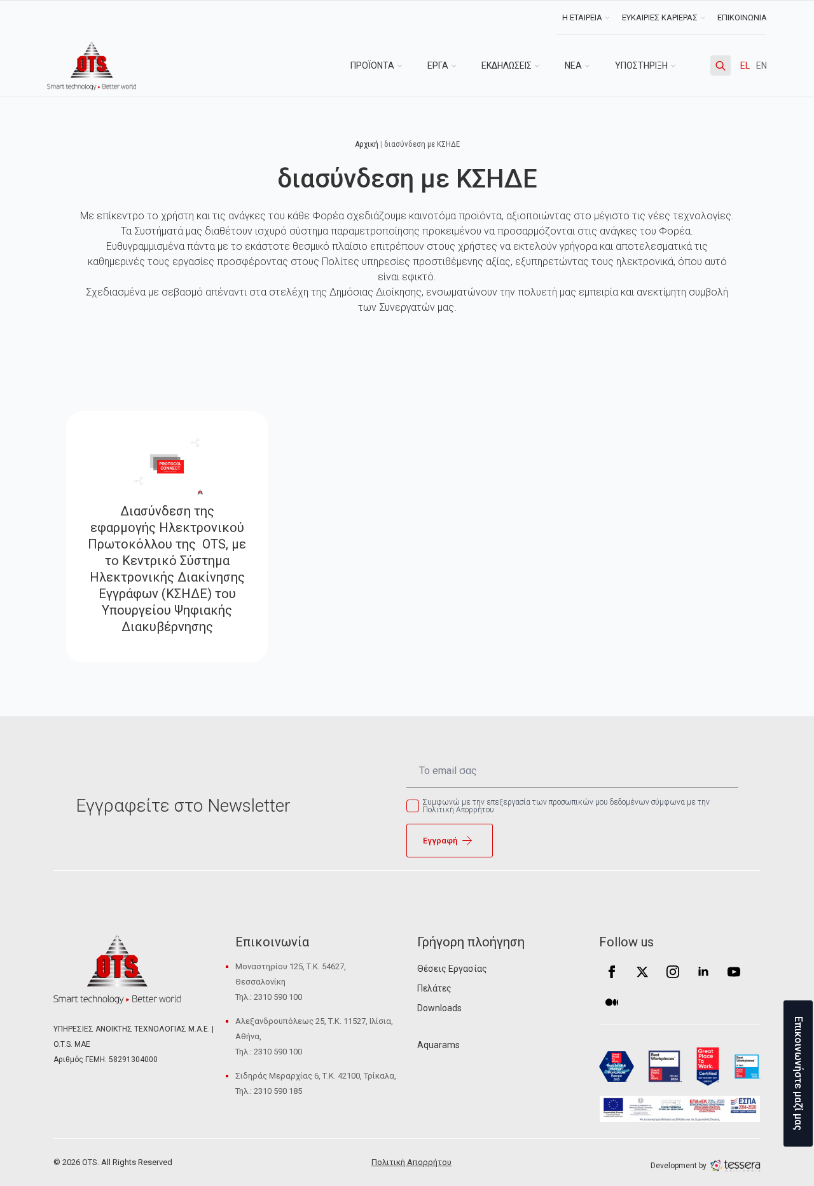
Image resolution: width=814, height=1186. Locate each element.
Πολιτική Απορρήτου (411, 1162)
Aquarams (438, 1045)
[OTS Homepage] (91, 65)
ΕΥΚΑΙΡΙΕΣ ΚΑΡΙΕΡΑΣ (660, 17)
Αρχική (366, 144)
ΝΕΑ (573, 65)
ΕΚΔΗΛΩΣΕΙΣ (506, 65)
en (761, 65)
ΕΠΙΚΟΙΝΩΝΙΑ (742, 17)
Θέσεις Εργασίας (452, 969)
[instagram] (673, 972)
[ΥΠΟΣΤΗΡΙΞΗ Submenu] (678, 65)
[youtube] (734, 972)
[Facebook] (611, 972)
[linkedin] (703, 972)
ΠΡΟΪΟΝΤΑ (372, 65)
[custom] (611, 1002)
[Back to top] (32, 1154)
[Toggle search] (720, 65)
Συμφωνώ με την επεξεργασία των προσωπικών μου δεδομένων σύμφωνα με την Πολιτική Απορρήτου (566, 806)
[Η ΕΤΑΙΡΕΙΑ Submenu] (609, 17)
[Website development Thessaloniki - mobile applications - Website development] (735, 1165)
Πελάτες (434, 988)
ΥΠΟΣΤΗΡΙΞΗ (641, 65)
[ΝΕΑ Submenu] (592, 65)
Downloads (439, 1008)
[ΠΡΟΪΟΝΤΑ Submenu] (404, 65)
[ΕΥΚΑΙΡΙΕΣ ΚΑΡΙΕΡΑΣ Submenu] (704, 17)
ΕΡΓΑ (437, 65)
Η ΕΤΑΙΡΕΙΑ (582, 17)
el (745, 65)
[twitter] (642, 972)
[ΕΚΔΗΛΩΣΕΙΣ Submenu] (542, 65)
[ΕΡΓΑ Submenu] (458, 65)
